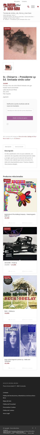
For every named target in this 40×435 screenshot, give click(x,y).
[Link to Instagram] (32, 428)
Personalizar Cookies (9, 407)
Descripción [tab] (8, 146)
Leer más (12, 223)
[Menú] (32, 6)
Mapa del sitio (7, 401)
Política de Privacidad (9, 404)
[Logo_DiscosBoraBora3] (16, 6)
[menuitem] (17, 1)
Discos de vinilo (23, 136)
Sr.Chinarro (17, 138)
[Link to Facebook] (35, 428)
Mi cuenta (17, 1)
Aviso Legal (6, 413)
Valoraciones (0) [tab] (19, 146)
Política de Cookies (8, 410)
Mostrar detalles (28, 223)
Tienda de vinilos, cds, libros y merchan (17, 13)
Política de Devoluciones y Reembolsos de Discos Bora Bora (19, 397)
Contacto (24, 1)
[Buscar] (27, 6)
